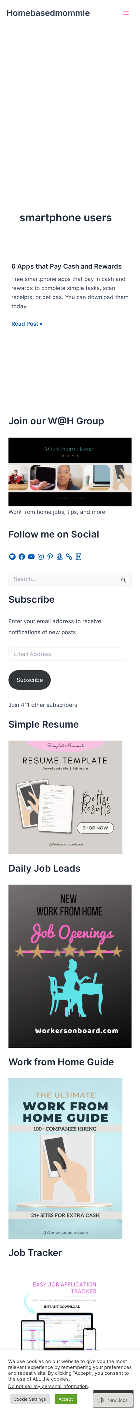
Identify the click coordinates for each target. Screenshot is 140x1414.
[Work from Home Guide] (65, 1158)
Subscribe (30, 680)
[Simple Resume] (65, 797)
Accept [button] (66, 1399)
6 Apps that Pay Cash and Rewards (66, 266)
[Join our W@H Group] (70, 471)
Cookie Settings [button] (30, 1399)
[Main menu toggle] (126, 13)
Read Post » (27, 324)
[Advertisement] (70, 99)
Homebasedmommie (48, 13)
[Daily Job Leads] (70, 965)
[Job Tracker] (57, 1317)
